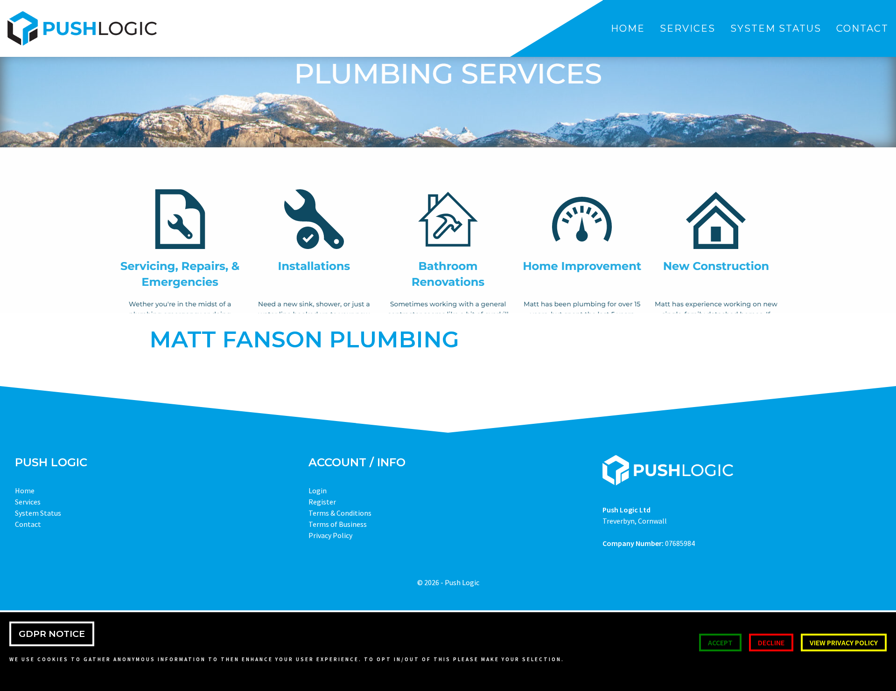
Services (687, 28)
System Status (775, 28)
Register (322, 501)
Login (317, 490)
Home (628, 28)
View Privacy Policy (844, 642)
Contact (862, 28)
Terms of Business (337, 524)
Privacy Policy (330, 535)
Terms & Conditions (339, 513)
